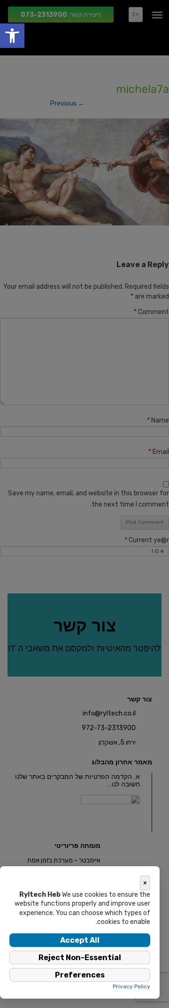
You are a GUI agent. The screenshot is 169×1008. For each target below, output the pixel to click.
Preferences (80, 974)
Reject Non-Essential (79, 957)
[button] (12, 35)
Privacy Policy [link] (131, 986)
